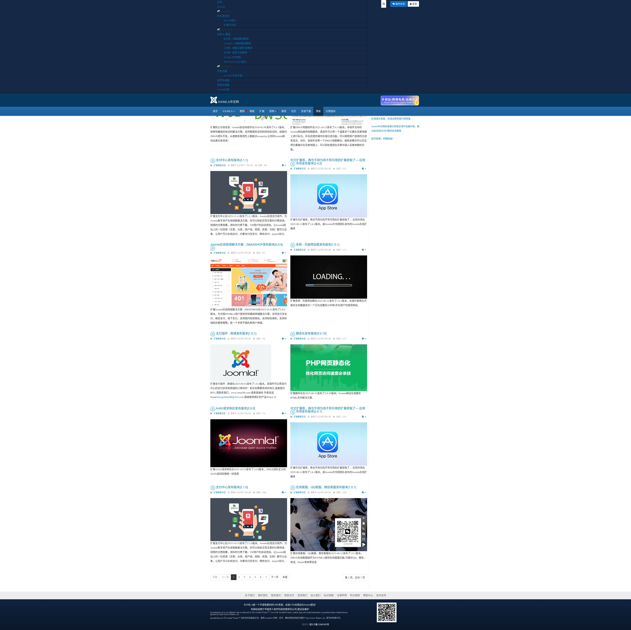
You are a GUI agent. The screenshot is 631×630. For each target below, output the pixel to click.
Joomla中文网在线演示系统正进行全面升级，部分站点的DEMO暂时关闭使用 (395, 128)
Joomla (228, 111)
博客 (318, 111)
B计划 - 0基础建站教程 (236, 38)
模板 (252, 111)
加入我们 (315, 595)
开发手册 (222, 71)
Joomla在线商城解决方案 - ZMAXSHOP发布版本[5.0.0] (246, 244)
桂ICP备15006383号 (319, 624)
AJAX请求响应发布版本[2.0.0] (235, 408)
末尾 (284, 577)
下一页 (274, 577)
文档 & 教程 (223, 34)
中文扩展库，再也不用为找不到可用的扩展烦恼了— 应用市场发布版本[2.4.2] (327, 161)
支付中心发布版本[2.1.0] (232, 487)
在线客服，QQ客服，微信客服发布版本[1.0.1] (326, 487)
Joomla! (221, 6)
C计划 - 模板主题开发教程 (238, 48)
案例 (283, 111)
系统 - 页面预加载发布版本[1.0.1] (317, 244)
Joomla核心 (230, 20)
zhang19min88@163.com (230, 397)
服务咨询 (400, 4)
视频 (271, 111)
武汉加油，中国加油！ (382, 138)
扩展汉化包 (230, 25)
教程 (242, 111)
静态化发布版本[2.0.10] (311, 333)
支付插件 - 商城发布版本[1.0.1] (236, 333)
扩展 (261, 111)
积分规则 (355, 595)
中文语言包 (223, 16)
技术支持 (381, 595)
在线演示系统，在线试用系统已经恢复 (390, 118)
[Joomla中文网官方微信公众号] (387, 612)
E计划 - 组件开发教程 (235, 52)
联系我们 (276, 595)
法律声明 (342, 595)
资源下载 (306, 111)
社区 (293, 111)
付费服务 (331, 111)
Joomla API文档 (232, 57)
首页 (215, 111)
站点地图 (329, 595)
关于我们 (250, 595)
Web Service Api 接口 (235, 61)
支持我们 (302, 595)
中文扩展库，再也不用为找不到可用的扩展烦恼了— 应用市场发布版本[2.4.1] (327, 409)
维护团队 (263, 595)
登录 (414, 4)
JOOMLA (248, 605)
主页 (219, 2)
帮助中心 (368, 595)
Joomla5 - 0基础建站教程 (237, 43)
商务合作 (289, 595)
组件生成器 (223, 80)
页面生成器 (223, 85)
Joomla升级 (223, 89)
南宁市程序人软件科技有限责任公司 (278, 609)
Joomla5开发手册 (233, 75)
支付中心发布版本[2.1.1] (232, 160)
